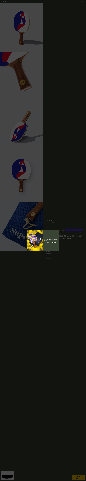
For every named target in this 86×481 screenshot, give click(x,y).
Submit (54, 242)
